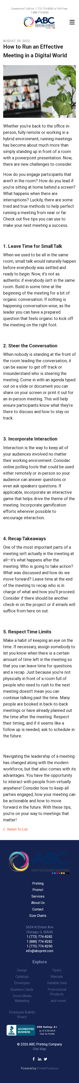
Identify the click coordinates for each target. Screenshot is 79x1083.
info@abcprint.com (39, 951)
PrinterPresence (47, 1068)
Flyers (56, 970)
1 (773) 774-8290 (39, 946)
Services (37, 896)
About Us (38, 903)
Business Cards (22, 990)
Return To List (17, 829)
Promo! (37, 890)
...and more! (57, 1001)
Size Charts (37, 916)
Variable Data (57, 983)
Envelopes (22, 983)
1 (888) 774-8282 (39, 942)
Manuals (57, 977)
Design (22, 970)
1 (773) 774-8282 (39, 937)
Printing (38, 883)
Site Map (39, 1049)
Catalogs (22, 977)
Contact (37, 909)
